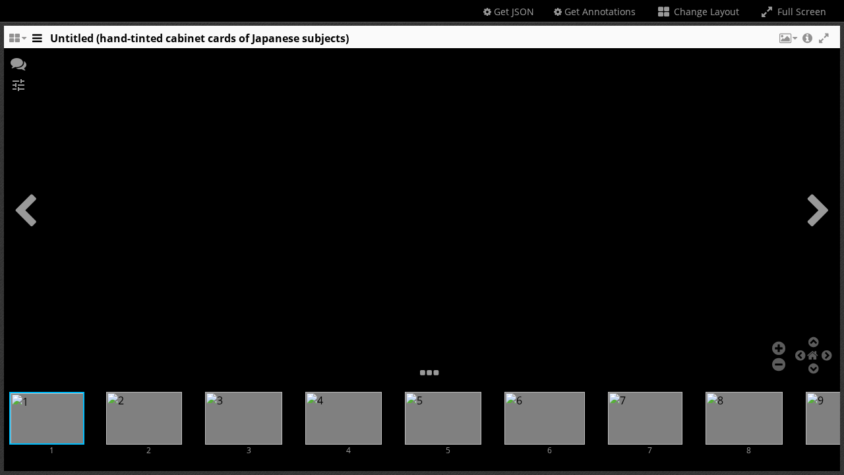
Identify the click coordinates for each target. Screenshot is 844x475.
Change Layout (705, 11)
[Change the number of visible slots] (17, 41)
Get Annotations (599, 11)
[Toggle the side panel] (37, 41)
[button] (787, 41)
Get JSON (512, 11)
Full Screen (800, 11)
